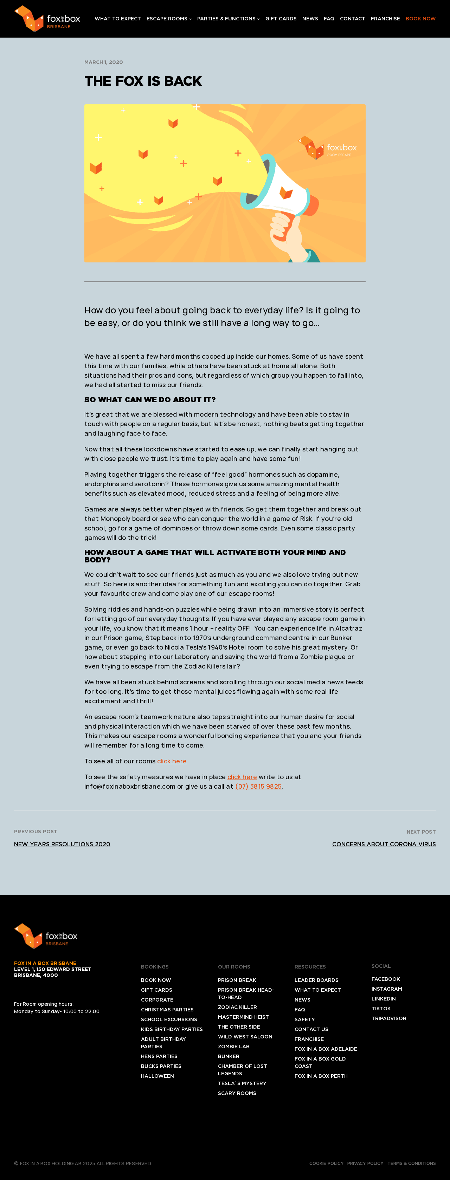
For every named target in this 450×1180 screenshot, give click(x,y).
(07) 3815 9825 (258, 786)
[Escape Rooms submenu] (190, 18)
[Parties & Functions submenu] (258, 18)
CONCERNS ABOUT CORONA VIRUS (384, 844)
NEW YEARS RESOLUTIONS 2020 (62, 844)
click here (172, 761)
